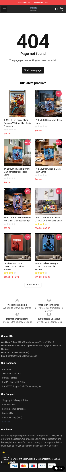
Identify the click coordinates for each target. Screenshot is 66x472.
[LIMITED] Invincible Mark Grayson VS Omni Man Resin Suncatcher (17, 123)
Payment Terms (9, 404)
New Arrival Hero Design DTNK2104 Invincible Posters (46, 266)
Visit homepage (33, 70)
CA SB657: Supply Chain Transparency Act (22, 386)
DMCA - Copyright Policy (13, 382)
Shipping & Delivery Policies (15, 400)
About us (6, 369)
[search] (57, 9)
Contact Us (7, 413)
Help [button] (60, 468)
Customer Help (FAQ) (12, 417)
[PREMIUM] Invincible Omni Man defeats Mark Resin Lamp (16, 172)
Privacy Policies (9, 378)
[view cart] (62, 9)
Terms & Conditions (11, 373)
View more (33, 285)
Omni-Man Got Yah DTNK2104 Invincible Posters (13, 266)
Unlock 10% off (6, 458)
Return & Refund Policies (13, 409)
